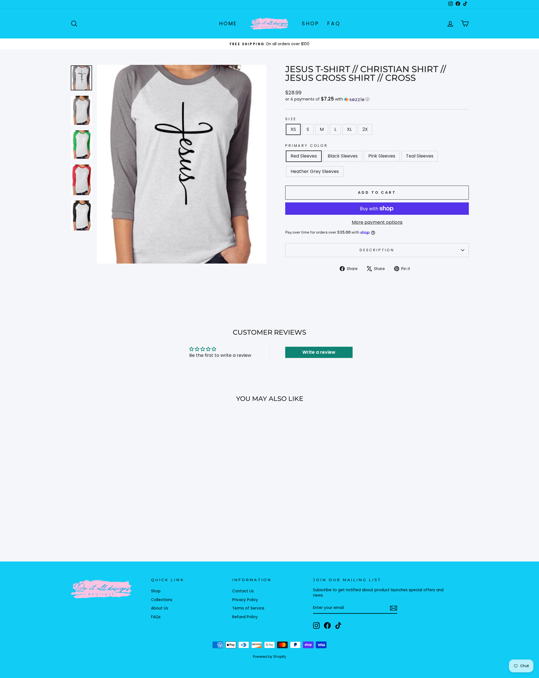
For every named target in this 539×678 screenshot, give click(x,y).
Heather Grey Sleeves (315, 171)
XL (349, 129)
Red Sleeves (304, 156)
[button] (377, 99)
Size (290, 119)
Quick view (118, 504)
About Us (159, 608)
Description (377, 250)
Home (228, 23)
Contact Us (243, 591)
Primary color (306, 145)
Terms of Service (248, 608)
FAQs (156, 617)
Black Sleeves (343, 156)
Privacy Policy (245, 599)
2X (365, 129)
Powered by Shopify (269, 656)
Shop (310, 23)
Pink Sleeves (381, 156)
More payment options (377, 222)
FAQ (333, 23)
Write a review (318, 352)
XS (293, 129)
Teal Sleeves (419, 156)
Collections (161, 599)
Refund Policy (245, 617)
